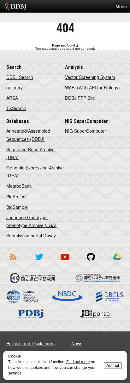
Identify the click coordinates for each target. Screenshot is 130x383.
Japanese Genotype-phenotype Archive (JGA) (31, 221)
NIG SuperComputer (85, 131)
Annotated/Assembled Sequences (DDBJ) (28, 135)
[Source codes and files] (91, 261)
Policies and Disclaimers (30, 343)
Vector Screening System (90, 77)
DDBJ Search (19, 77)
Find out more (78, 362)
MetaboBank (19, 186)
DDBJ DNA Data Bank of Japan (15, 6)
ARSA (12, 98)
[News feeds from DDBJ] (13, 261)
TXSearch (16, 108)
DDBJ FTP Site (80, 98)
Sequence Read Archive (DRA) (30, 153)
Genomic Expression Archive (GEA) (35, 171)
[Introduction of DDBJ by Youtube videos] (65, 261)
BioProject (16, 196)
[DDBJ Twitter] (39, 261)
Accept (112, 365)
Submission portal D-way (31, 235)
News (76, 343)
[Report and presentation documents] (117, 261)
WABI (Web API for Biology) (92, 87)
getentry (14, 87)
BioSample (17, 207)
